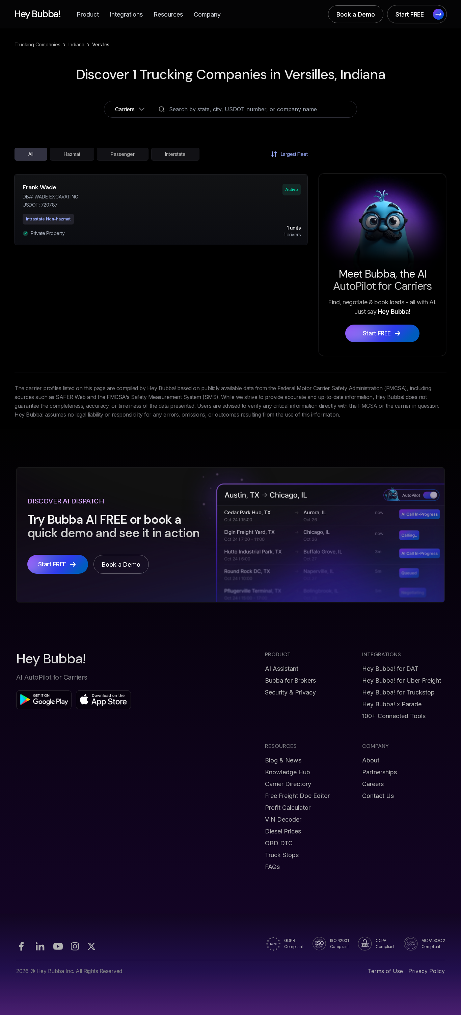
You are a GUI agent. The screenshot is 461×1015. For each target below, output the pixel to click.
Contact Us (378, 795)
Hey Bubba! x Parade (392, 704)
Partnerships (379, 772)
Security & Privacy (290, 692)
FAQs (272, 866)
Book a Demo (355, 14)
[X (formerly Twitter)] (91, 946)
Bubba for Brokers (290, 680)
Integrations (126, 14)
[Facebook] (21, 946)
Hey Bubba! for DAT (390, 668)
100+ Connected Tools (394, 715)
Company (207, 14)
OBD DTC (279, 843)
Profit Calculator (287, 807)
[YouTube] (58, 946)
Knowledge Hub (287, 772)
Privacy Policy (426, 971)
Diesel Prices (283, 831)
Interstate (175, 154)
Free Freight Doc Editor (297, 795)
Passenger (123, 154)
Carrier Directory (288, 783)
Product (88, 14)
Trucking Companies (37, 44)
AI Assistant (281, 668)
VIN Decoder (283, 819)
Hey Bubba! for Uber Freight (401, 680)
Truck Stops (282, 854)
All (30, 154)
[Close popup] (326, 440)
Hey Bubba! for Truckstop (398, 692)
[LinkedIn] (39, 946)
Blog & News (283, 760)
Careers (373, 783)
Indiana (76, 44)
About (370, 760)
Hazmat (72, 154)
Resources (168, 14)
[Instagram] (75, 946)
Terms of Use (385, 971)
